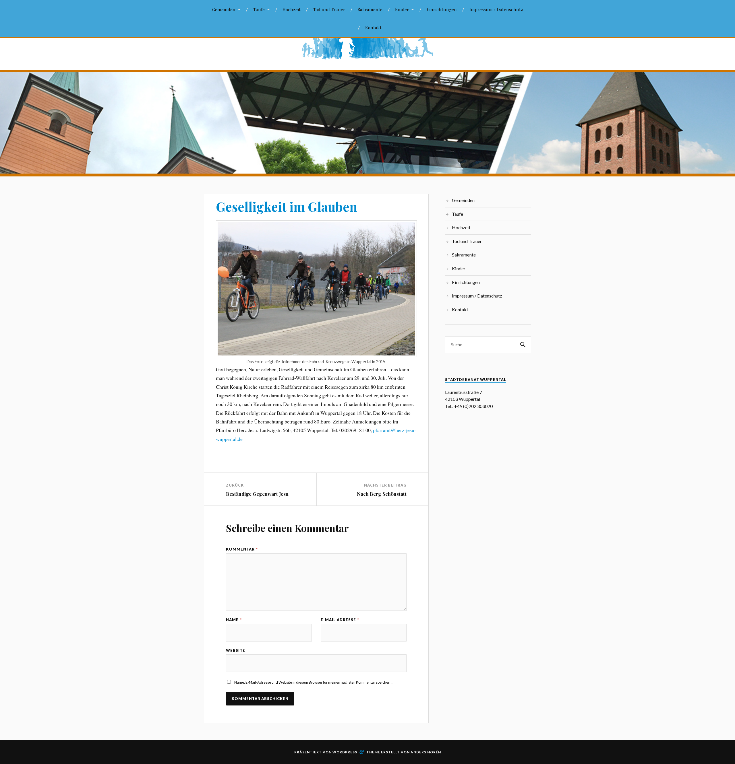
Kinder (402, 9)
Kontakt (373, 27)
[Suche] (522, 344)
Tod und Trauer (329, 9)
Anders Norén (426, 752)
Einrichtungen (442, 9)
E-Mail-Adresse (340, 620)
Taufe (259, 9)
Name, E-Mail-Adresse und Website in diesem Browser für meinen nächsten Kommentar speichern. (313, 682)
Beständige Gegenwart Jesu (257, 494)
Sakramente (370, 9)
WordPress (344, 752)
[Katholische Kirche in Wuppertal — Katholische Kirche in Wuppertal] (367, 45)
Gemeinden (223, 9)
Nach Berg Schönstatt (382, 494)
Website (235, 650)
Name (234, 620)
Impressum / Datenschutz (496, 9)
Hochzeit (292, 9)
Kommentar (242, 549)
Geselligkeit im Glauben (286, 206)
